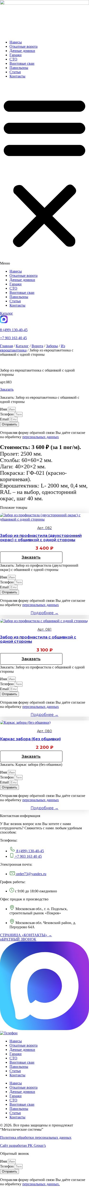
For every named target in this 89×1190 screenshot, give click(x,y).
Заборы (52, 346)
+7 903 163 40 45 (13, 338)
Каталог (22, 346)
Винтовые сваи (21, 63)
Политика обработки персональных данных (35, 1137)
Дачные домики (22, 51)
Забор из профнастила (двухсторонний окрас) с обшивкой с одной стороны (41, 537)
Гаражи (15, 55)
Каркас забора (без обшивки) (30, 739)
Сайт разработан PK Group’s (23, 1145)
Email (5, 419)
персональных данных (40, 437)
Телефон (7, 414)
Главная (6, 346)
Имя (4, 409)
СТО (13, 59)
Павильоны (18, 68)
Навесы (15, 42)
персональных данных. (41, 1184)
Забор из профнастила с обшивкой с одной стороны (38, 639)
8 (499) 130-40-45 (14, 330)
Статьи (15, 72)
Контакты (17, 76)
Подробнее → (44, 613)
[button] (44, 173)
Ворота (37, 346)
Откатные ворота (23, 46)
